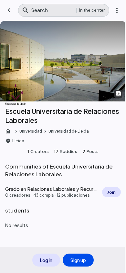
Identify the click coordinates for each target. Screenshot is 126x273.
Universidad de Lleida (68, 131)
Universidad (30, 131)
